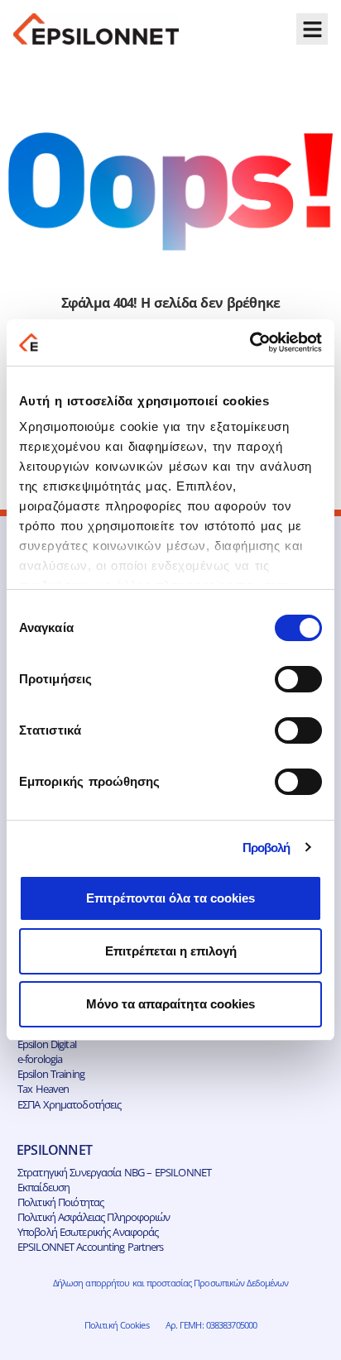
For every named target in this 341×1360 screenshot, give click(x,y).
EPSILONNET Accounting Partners (90, 1246)
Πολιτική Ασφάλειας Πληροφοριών (93, 1216)
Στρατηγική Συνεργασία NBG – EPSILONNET (114, 1172)
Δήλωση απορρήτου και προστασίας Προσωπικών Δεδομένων (171, 1282)
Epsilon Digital (46, 1044)
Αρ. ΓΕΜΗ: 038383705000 (211, 1325)
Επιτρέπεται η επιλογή (171, 951)
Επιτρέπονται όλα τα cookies (170, 898)
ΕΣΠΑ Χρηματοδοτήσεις (69, 1104)
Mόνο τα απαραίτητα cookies (170, 1004)
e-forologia (39, 1058)
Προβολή (267, 847)
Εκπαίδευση (43, 1187)
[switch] (298, 679)
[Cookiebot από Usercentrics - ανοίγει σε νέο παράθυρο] (249, 342)
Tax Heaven (43, 1088)
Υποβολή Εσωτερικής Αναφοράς (87, 1231)
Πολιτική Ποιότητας (60, 1202)
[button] (312, 29)
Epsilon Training (50, 1073)
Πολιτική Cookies (116, 1325)
